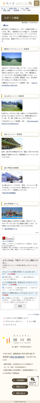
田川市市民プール (11, 229)
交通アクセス (20, 387)
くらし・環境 (24, 8)
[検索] (30, 3)
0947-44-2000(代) (17, 357)
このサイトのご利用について (16, 318)
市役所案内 (20, 380)
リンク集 (32, 321)
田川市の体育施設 (9, 193)
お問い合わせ (20, 393)
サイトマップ (10, 325)
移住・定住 (6, 10)
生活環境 (16, 10)
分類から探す (13, 8)
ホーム (3, 8)
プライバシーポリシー (14, 321)
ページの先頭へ (34, 314)
